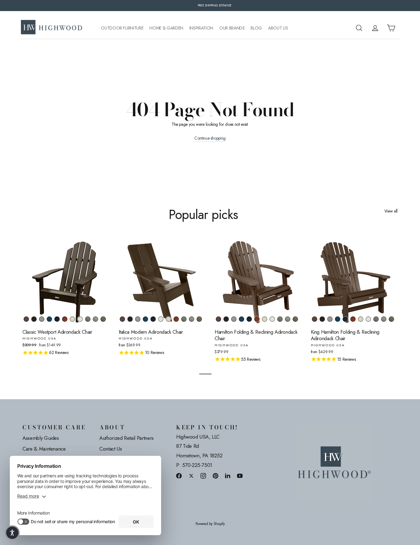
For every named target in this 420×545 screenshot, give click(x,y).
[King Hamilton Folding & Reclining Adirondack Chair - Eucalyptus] (376, 319)
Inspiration (201, 28)
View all (391, 211)
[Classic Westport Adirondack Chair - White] (80, 319)
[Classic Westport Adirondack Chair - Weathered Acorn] (26, 319)
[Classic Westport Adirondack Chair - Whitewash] (72, 319)
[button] (12, 532)
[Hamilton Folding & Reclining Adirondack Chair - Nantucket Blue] (241, 319)
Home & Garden (166, 28)
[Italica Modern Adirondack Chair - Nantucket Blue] (145, 319)
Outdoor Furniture (122, 28)
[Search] (359, 28)
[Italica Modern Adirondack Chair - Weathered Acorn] (122, 319)
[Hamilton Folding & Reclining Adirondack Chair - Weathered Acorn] (218, 319)
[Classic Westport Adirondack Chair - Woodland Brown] (103, 319)
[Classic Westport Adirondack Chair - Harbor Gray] (95, 319)
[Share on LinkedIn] (228, 476)
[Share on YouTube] (240, 476)
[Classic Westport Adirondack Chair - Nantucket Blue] (49, 319)
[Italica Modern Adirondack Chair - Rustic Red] (176, 319)
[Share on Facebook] (179, 476)
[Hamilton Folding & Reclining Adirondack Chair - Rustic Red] (257, 319)
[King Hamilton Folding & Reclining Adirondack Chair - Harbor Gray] (383, 319)
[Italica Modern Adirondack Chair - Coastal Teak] (138, 319)
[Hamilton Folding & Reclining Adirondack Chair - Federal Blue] (249, 319)
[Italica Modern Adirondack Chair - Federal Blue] (153, 319)
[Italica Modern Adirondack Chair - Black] (130, 319)
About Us (278, 28)
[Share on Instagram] (203, 476)
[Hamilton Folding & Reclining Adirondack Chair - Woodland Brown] (295, 319)
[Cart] (391, 28)
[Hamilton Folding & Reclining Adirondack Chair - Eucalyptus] (280, 319)
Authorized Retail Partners (126, 438)
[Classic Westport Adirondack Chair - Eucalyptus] (87, 319)
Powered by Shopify (210, 524)
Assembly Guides (40, 438)
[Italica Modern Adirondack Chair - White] (161, 319)
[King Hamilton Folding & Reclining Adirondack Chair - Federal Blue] (345, 319)
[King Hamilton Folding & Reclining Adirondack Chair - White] (368, 319)
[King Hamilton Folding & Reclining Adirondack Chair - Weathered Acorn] (314, 319)
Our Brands (232, 28)
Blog (256, 28)
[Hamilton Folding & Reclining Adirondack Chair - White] (272, 319)
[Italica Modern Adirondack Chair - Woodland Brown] (199, 319)
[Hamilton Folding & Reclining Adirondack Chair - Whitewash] (264, 319)
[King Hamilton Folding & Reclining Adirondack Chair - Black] (322, 319)
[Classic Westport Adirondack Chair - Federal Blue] (57, 319)
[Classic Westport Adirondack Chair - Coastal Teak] (41, 319)
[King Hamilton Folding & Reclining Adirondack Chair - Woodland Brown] (391, 319)
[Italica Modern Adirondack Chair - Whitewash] (168, 319)
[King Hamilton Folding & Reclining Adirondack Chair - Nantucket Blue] (337, 319)
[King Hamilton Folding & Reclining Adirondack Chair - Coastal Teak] (330, 319)
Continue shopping (210, 138)
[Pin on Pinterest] (215, 476)
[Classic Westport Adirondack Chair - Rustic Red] (64, 319)
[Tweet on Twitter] (191, 476)
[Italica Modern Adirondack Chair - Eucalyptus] (184, 319)
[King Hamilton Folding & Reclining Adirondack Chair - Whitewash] (360, 319)
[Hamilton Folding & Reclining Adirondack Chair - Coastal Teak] (233, 319)
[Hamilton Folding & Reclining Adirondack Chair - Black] (226, 319)
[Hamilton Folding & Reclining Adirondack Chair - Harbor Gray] (287, 319)
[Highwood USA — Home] (51, 28)
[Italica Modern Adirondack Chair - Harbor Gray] (191, 319)
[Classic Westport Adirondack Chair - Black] (34, 319)
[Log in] (375, 28)
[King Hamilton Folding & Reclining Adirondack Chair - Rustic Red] (353, 319)
